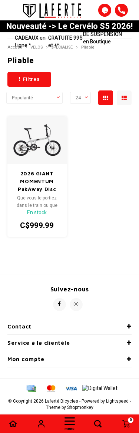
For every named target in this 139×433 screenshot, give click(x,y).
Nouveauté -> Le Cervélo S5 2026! (69, 26)
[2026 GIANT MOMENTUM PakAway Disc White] (37, 140)
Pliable (87, 47)
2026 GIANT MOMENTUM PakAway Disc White (37, 181)
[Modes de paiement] (31, 388)
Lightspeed (117, 401)
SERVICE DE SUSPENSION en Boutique (102, 34)
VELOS (36, 47)
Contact (19, 326)
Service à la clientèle (38, 343)
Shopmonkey (80, 407)
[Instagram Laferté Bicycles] (76, 304)
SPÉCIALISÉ (62, 47)
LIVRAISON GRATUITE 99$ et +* (65, 38)
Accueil (14, 47)
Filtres (31, 79)
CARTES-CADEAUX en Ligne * (30, 38)
